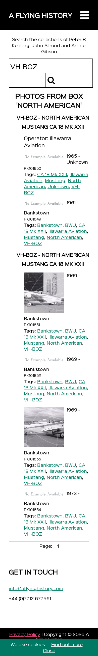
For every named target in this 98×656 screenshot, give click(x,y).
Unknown (58, 186)
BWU (70, 225)
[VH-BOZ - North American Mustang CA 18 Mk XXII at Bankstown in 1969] (44, 292)
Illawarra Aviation (67, 231)
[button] (84, 15)
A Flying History (40, 15)
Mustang (55, 180)
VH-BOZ (33, 243)
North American (64, 237)
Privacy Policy (24, 634)
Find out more (67, 644)
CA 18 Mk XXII (52, 174)
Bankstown (50, 225)
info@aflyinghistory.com (36, 588)
